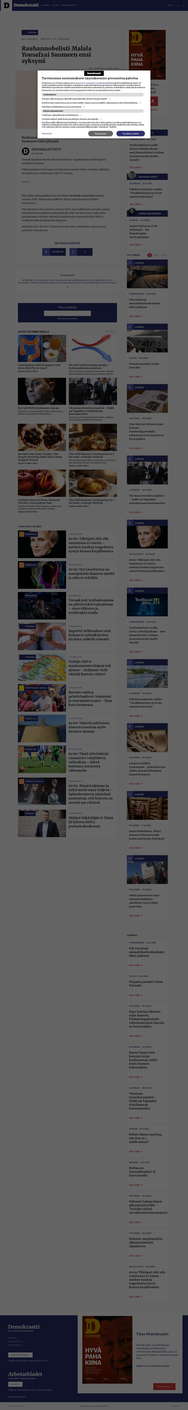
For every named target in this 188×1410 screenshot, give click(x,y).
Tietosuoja (47, 133)
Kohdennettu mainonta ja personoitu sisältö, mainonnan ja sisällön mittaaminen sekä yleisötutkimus (90, 103)
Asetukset (101, 133)
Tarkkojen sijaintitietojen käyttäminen (60, 115)
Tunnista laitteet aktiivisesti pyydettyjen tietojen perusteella (70, 119)
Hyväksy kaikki (131, 133)
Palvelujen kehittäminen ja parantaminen (61, 107)
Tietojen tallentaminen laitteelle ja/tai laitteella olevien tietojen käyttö (74, 99)
